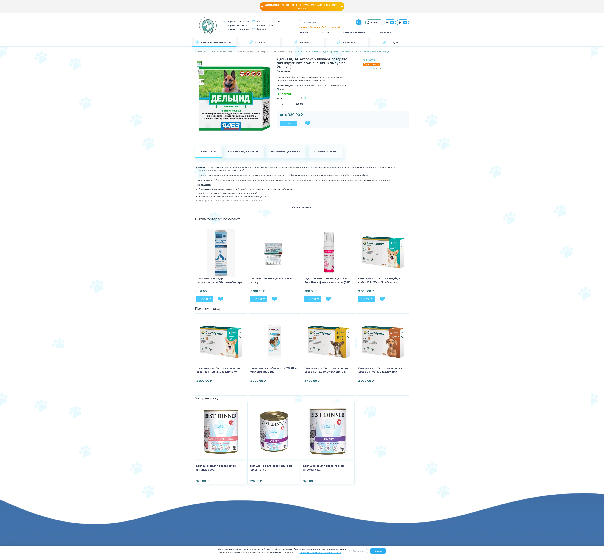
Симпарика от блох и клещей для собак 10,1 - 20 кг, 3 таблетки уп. (380, 280)
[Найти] (358, 22)
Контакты (385, 32)
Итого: (280, 103)
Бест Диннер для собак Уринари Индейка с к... (324, 467)
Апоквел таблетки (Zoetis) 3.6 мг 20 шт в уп (273, 280)
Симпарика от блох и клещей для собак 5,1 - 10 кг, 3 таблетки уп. (380, 370)
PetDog (198, 51)
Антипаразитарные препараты (253, 51)
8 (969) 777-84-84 (238, 29)
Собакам (260, 42)
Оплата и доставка (354, 32)
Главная (303, 32)
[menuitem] (214, 42)
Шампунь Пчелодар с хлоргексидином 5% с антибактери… (220, 280)
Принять (378, 551)
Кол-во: (280, 98)
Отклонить (358, 551)
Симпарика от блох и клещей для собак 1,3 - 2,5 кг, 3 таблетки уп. (326, 370)
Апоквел (303, 27)
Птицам (393, 42)
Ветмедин (314, 27)
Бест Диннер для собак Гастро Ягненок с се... (216, 467)
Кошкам (305, 42)
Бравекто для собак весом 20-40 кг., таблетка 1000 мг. (274, 370)
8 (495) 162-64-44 (238, 25)
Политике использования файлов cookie (320, 552)
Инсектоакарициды (283, 51)
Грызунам (349, 42)
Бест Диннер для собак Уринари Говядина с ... (270, 467)
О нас (325, 32)
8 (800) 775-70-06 (238, 21)
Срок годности (371, 64)
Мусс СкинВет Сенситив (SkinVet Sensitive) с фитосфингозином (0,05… (328, 280)
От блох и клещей (330, 27)
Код (365, 60)
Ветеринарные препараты (216, 42)
